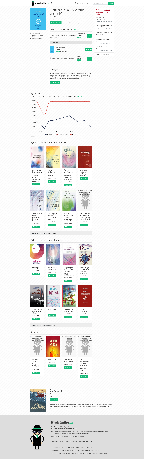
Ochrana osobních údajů (71, 441)
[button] (87, 3)
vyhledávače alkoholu (101, 453)
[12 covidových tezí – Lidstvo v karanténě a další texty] (85, 254)
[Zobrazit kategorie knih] (51, 3)
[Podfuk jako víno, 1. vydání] (69, 346)
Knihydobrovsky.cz (101, 21)
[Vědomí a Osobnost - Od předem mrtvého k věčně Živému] (37, 346)
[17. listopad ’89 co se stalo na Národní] (37, 296)
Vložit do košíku (56, 22)
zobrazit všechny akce (102, 54)
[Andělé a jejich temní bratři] (53, 254)
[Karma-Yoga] (53, 346)
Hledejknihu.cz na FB (84, 441)
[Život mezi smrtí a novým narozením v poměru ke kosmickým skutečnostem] (69, 157)
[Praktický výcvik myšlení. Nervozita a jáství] (53, 200)
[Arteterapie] (37, 254)
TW (91, 441)
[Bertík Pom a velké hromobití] (69, 296)
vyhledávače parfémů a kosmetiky (91, 450)
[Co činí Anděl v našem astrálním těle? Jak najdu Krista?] (37, 200)
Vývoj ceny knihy (36, 33)
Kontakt (61, 441)
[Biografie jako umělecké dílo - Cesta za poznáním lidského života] (69, 254)
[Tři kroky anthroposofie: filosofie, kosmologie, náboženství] (69, 200)
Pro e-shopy (54, 441)
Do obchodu (89, 36)
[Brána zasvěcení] (85, 296)
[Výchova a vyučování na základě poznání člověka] (85, 157)
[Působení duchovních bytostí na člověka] (53, 157)
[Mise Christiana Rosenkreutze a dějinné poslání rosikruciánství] (85, 200)
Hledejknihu (42, 3)
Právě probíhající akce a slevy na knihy (103, 12)
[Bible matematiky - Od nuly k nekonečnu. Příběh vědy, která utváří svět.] (85, 346)
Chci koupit (36, 184)
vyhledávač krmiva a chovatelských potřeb (81, 447)
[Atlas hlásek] (53, 296)
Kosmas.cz (102, 43)
